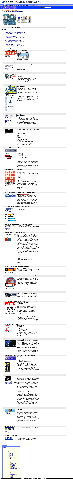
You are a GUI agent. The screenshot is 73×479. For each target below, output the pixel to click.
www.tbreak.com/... (7, 347)
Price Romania (13, 458)
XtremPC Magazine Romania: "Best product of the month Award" (15, 41)
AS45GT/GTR (27, 5)
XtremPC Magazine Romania (15, 468)
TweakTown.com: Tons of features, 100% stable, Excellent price (14, 37)
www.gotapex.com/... (8, 228)
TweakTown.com (13, 464)
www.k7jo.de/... (7, 134)
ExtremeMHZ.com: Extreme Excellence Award (12, 35)
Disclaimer (34, 478)
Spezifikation (8, 11)
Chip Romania (36, 5)
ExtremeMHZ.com (13, 462)
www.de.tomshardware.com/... (9, 382)
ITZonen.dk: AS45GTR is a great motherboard (12, 42)
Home (4, 5)
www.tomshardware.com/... (9, 383)
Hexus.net (12, 475)
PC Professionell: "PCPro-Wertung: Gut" (11, 43)
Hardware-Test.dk (13, 467)
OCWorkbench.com (14, 473)
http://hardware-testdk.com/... (9, 236)
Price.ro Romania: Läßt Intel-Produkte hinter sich (12, 31)
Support (14, 4)
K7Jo (12, 461)
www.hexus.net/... (7, 413)
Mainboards (12, 5)
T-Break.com (13, 472)
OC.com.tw (12, 476)
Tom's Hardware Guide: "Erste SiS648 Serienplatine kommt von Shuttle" (16, 46)
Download (19, 11)
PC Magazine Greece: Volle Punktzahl (10, 36)
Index (21, 4)
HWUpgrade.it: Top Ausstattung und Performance (12, 38)
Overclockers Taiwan (8, 47)
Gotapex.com (13, 466)
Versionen (12, 11)
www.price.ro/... (7, 68)
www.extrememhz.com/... (8, 152)
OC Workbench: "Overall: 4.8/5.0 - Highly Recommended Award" (15, 45)
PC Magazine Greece (14, 463)
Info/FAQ (15, 11)
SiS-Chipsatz (22, 5)
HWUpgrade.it (13, 465)
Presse (31, 5)
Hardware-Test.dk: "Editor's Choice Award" (11, 39)
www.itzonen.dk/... (7, 297)
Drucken (71, 4)
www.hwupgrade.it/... (8, 211)
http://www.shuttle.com (35, 1)
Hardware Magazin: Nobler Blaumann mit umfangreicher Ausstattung (15, 32)
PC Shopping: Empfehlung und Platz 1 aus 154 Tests (13, 33)
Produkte (5, 4)
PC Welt (12, 477)
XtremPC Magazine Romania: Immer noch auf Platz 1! (13, 40)
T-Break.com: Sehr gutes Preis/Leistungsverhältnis (12, 44)
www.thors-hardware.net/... (9, 118)
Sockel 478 (17, 5)
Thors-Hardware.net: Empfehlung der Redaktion (12, 34)
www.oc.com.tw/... (7, 431)
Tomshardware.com (14, 474)
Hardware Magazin (14, 459)
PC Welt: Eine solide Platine (9, 48)
